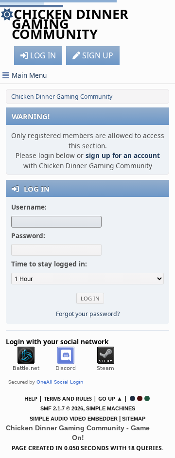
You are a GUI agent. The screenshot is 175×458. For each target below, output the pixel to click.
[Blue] (132, 398)
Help (30, 398)
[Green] (147, 398)
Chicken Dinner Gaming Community (70, 24)
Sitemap (133, 419)
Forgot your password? (88, 314)
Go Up (106, 398)
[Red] (139, 398)
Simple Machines (110, 408)
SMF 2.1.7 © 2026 (61, 408)
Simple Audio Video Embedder (74, 419)
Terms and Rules (68, 398)
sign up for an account (123, 155)
